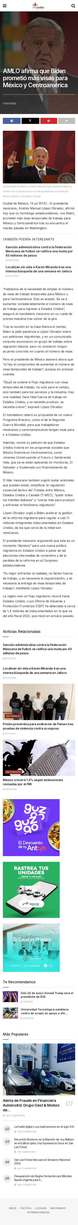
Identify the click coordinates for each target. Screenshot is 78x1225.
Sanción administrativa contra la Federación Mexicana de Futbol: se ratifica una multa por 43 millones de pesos (39, 251)
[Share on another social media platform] (66, 121)
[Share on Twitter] (30, 121)
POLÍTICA (25, 1208)
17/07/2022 (9, 103)
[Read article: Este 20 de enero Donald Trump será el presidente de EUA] (10, 996)
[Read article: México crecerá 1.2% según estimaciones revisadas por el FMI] (39, 758)
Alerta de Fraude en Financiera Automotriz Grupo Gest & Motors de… (31, 1105)
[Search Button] (73, 5)
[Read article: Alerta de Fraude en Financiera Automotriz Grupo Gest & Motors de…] (39, 1069)
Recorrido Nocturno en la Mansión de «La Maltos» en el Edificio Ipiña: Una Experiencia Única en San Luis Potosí (44, 1143)
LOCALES (40, 1208)
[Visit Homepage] (39, 6)
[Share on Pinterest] (48, 121)
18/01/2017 (28, 1002)
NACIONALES (13, 716)
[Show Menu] (4, 5)
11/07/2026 (10, 733)
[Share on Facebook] (12, 121)
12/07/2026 (13, 260)
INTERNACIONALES (38, 1212)
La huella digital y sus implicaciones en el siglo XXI (44, 1126)
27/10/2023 (28, 1018)
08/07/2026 (11, 789)
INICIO (12, 1208)
